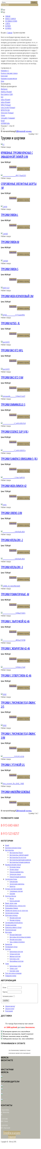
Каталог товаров (10, 18)
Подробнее (13, 167)
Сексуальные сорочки (16, 891)
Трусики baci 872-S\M (12, 377)
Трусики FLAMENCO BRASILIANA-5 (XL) (19, 459)
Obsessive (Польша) (7, 112)
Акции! (7, 845)
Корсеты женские (15, 901)
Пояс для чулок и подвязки (13, 973)
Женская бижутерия (15, 934)
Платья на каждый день (17, 872)
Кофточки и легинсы (11, 915)
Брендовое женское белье (13, 847)
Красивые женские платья (13, 864)
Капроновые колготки (16, 951)
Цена (2, 81)
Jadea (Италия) (5, 99)
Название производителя (9, 78)
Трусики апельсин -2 (12, 540)
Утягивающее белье (11, 946)
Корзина (8, 26)
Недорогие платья (15, 874)
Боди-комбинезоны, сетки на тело (15, 905)
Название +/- (5, 70)
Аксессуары (8, 932)
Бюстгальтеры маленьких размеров (20, 860)
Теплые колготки (15, 954)
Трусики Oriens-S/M (11, 513)
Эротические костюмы (12, 913)
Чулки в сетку (13, 968)
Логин (4, 987)
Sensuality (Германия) (8, 118)
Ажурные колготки (15, 956)
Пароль (5, 992)
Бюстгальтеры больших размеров (20, 862)
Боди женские (14, 881)
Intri (2, 97)
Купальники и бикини (11, 908)
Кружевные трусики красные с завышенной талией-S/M (17, 155)
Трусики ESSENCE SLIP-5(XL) (14, 432)
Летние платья (14, 869)
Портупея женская (10, 930)
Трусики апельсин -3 (12, 567)
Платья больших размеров (18, 876)
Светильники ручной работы (14, 922)
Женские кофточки (15, 918)
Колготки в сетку (14, 959)
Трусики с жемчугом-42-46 (15, 648)
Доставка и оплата (11, 21)
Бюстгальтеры (9, 850)
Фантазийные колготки (16, 961)
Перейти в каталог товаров (12, 1135)
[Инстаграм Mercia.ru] (2, 1077)
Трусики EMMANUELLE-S (13, 404)
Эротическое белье (11, 879)
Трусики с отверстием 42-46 (16, 675)
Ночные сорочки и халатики (13, 889)
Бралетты (12, 886)
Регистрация (9, 1011)
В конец (28, 131)
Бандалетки (8, 944)
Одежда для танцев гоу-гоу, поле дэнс (16, 910)
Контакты (8, 28)
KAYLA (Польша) (6, 104)
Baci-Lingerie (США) (7, 94)
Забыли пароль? (10, 1006)
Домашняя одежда (10, 975)
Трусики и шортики (10, 925)
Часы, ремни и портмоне (17, 942)
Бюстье (12, 898)
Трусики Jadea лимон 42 (14, 486)
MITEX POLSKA (5, 110)
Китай (2, 120)
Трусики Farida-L (9, 215)
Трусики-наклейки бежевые (15, 792)
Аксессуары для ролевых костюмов (20, 937)
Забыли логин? (9, 1008)
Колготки (8, 949)
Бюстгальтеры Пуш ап (16, 852)
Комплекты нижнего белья (13, 927)
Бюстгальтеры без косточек (18, 857)
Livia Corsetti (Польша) (8, 107)
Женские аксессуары (16, 939)
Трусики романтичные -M (15, 594)
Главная (7, 16)
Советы (7, 23)
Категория (4, 76)
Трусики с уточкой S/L (13, 765)
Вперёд (20, 131)
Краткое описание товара (9, 73)
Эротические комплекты (17, 884)
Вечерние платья (15, 867)
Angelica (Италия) (6, 91)
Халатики (12, 893)
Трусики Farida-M (10, 242)
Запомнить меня (8, 996)
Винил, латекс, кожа (11, 903)
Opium (3, 115)
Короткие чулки (14, 971)
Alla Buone (4, 89)
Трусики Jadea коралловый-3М (17, 296)
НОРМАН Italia (5, 123)
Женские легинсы (15, 920)
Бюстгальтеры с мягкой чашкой (19, 855)
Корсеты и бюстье (10, 896)
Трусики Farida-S (9, 269)
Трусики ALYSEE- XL (10, 323)
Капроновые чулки (15, 966)
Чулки (7, 963)
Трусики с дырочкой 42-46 (15, 621)
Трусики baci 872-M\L (12, 350)
